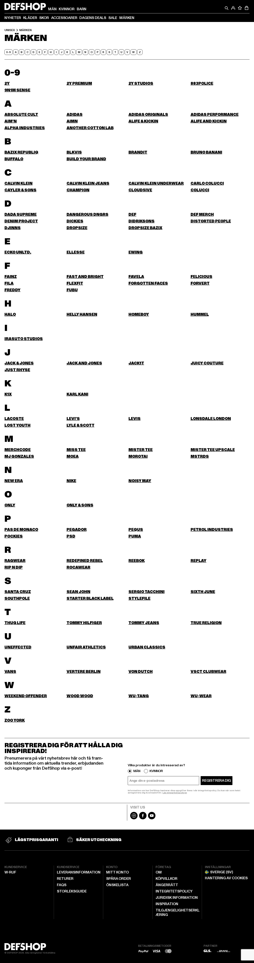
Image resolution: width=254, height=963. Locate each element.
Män (136, 771)
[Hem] (25, 6)
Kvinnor (156, 771)
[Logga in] (233, 8)
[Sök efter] (226, 8)
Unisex (9, 30)
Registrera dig (216, 780)
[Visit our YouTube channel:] (151, 818)
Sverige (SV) (221, 872)
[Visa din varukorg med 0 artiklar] (247, 8)
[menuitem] (52, 9)
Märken (25, 30)
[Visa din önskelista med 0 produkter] (240, 8)
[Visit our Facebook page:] (143, 818)
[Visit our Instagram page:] (134, 818)
